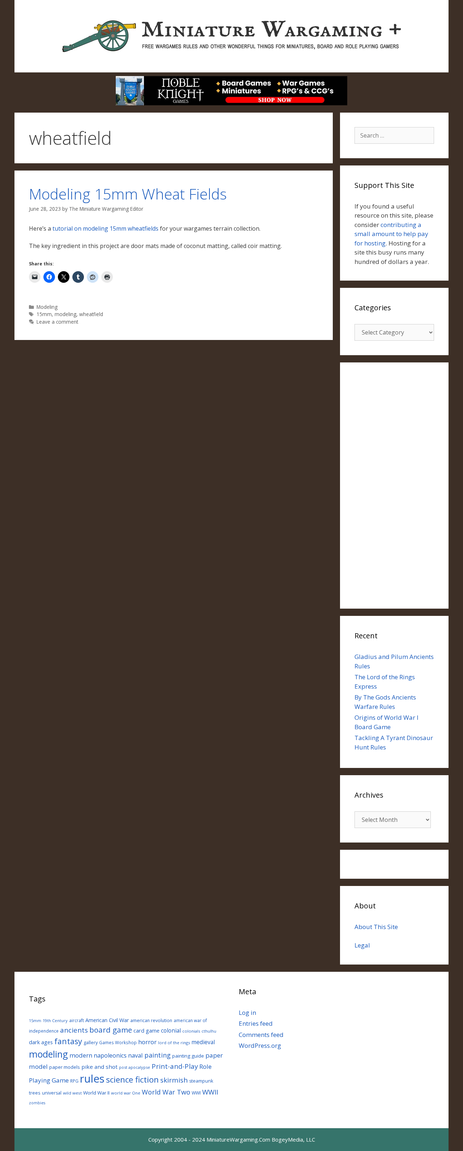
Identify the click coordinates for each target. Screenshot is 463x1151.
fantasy (68, 1041)
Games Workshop (118, 1042)
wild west (72, 1093)
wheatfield (91, 314)
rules (92, 1078)
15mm (44, 314)
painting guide (188, 1056)
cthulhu (208, 1031)
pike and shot (99, 1066)
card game (146, 1030)
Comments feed (261, 1034)
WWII (210, 1091)
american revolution (151, 1020)
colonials (191, 1031)
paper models (64, 1067)
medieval (203, 1042)
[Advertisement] (394, 485)
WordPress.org (260, 1045)
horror (147, 1042)
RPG (74, 1081)
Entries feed (256, 1023)
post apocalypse (134, 1067)
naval (135, 1055)
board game (110, 1030)
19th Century (55, 1020)
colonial (171, 1030)
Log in (247, 1012)
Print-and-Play (175, 1066)
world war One (125, 1093)
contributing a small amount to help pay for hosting (391, 233)
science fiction (132, 1079)
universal (51, 1093)
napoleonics (110, 1055)
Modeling (47, 306)
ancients (74, 1029)
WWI (196, 1093)
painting (157, 1055)
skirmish (174, 1080)
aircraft (76, 1020)
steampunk (201, 1081)
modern (80, 1055)
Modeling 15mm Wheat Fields (128, 194)
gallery (91, 1042)
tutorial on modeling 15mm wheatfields (105, 228)
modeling (65, 314)
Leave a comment (57, 321)
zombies (37, 1102)
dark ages (41, 1042)
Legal (362, 945)
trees (35, 1093)
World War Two (166, 1092)
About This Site (376, 927)
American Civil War (107, 1020)
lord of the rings (174, 1042)
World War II (96, 1092)
